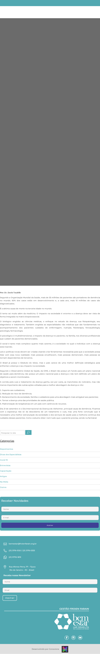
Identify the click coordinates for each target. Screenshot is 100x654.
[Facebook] (67, 639)
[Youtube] (80, 639)
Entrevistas (5, 465)
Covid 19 (4, 460)
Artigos (3, 476)
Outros (3, 487)
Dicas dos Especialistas (10, 454)
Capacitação (5, 471)
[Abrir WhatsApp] (6, 647)
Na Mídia (4, 482)
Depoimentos (6, 449)
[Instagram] (73, 639)
